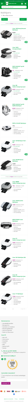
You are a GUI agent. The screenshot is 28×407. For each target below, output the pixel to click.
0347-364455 (13, 351)
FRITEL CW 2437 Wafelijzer (19, 123)
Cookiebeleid (21, 399)
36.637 (6, 1)
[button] (4, 19)
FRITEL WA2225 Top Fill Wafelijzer (18, 67)
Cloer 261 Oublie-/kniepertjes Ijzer (19, 275)
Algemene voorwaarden (8, 399)
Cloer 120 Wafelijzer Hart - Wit (19, 141)
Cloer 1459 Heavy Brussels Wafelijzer (19, 29)
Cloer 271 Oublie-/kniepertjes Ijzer (19, 239)
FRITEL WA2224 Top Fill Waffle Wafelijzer (18, 105)
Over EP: (3, 335)
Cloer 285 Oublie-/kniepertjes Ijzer (19, 86)
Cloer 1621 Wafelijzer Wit (19, 257)
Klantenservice (5, 321)
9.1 (24, 1)
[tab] (14, 19)
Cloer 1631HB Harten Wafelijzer (17, 160)
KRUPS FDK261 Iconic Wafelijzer (17, 220)
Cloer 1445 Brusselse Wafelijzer (17, 201)
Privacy (16, 399)
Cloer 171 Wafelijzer (17, 294)
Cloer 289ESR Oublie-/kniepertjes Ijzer (19, 182)
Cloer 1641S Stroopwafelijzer (16, 48)
